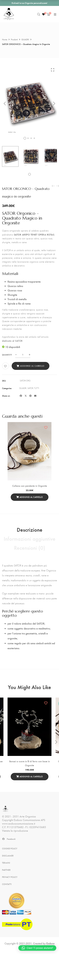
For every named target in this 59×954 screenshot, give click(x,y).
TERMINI (6, 862)
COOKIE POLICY (9, 848)
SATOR (30, 388)
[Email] (35, 395)
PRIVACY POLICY (9, 877)
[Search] (38, 14)
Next (54, 103)
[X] (26, 395)
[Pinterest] (30, 395)
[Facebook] (21, 395)
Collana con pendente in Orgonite (29, 485)
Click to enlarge (52, 70)
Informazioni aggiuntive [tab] (29, 538)
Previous (5, 103)
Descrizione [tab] (29, 529)
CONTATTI (7, 884)
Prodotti (14, 39)
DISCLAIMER (8, 855)
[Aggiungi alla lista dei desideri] (5, 366)
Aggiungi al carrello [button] (31, 496)
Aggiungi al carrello (32, 366)
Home (4, 39)
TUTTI (36, 388)
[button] (37, 948)
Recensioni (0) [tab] (29, 547)
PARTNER (6, 870)
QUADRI (25, 39)
